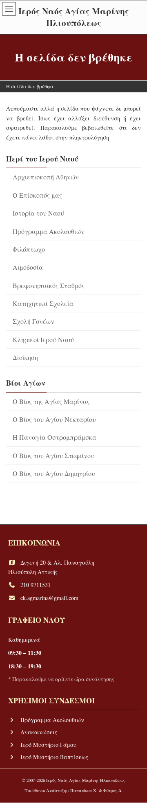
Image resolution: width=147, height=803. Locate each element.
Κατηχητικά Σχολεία (43, 303)
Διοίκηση (25, 357)
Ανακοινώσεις (38, 732)
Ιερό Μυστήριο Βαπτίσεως (54, 757)
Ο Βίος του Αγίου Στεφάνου (53, 455)
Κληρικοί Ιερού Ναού (43, 339)
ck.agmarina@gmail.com (49, 598)
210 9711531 (35, 585)
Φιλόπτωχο (29, 249)
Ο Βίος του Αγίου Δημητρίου (54, 473)
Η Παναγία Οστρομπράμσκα (54, 437)
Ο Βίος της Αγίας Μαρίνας (51, 401)
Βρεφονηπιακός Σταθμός (49, 285)
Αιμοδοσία (28, 267)
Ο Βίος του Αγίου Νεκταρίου (54, 419)
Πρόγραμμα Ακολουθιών (49, 231)
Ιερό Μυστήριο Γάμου (48, 744)
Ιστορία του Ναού (38, 213)
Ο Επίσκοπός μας (37, 195)
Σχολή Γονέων (33, 321)
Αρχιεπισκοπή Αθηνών (46, 176)
